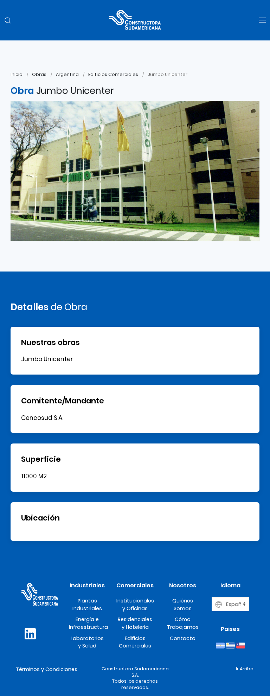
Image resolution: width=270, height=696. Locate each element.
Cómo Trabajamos (183, 623)
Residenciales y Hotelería (135, 623)
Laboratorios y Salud (87, 642)
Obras (39, 74)
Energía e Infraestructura (88, 623)
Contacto (182, 638)
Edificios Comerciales (113, 74)
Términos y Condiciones (46, 669)
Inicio (16, 74)
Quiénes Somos (182, 604)
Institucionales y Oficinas (135, 604)
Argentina (67, 74)
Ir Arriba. (245, 669)
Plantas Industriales (87, 604)
